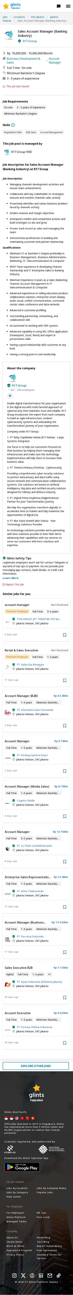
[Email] (49, 1275)
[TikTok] (58, 1275)
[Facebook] (32, 1275)
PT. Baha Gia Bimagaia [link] (30, 664)
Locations (19, 17)
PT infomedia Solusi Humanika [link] (35, 710)
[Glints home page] (12, 6)
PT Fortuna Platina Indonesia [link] (34, 1027)
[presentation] (12, 6)
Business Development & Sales (23, 60)
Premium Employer (17, 611)
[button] (59, 6)
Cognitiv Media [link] (26, 800)
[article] (36, 620)
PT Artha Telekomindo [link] (30, 891)
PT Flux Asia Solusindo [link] (30, 936)
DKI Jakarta (37, 17)
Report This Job (15, 584)
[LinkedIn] (40, 1275)
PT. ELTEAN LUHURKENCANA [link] (34, 846)
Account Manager (55, 60)
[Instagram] (14, 1275)
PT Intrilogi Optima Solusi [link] (32, 755)
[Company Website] (10, 395)
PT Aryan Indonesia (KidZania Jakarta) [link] (39, 981)
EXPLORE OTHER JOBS (36, 1066)
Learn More (11, 578)
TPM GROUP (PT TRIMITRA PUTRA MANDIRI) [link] (38, 619)
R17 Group (30, 41)
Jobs (5, 17)
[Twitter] (23, 1275)
